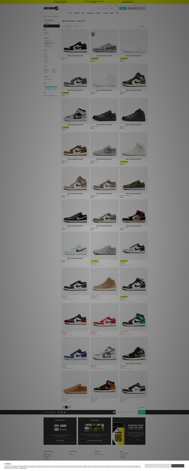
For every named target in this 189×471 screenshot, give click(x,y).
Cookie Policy (23, 468)
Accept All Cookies (164, 465)
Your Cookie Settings (178, 465)
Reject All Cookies (151, 465)
